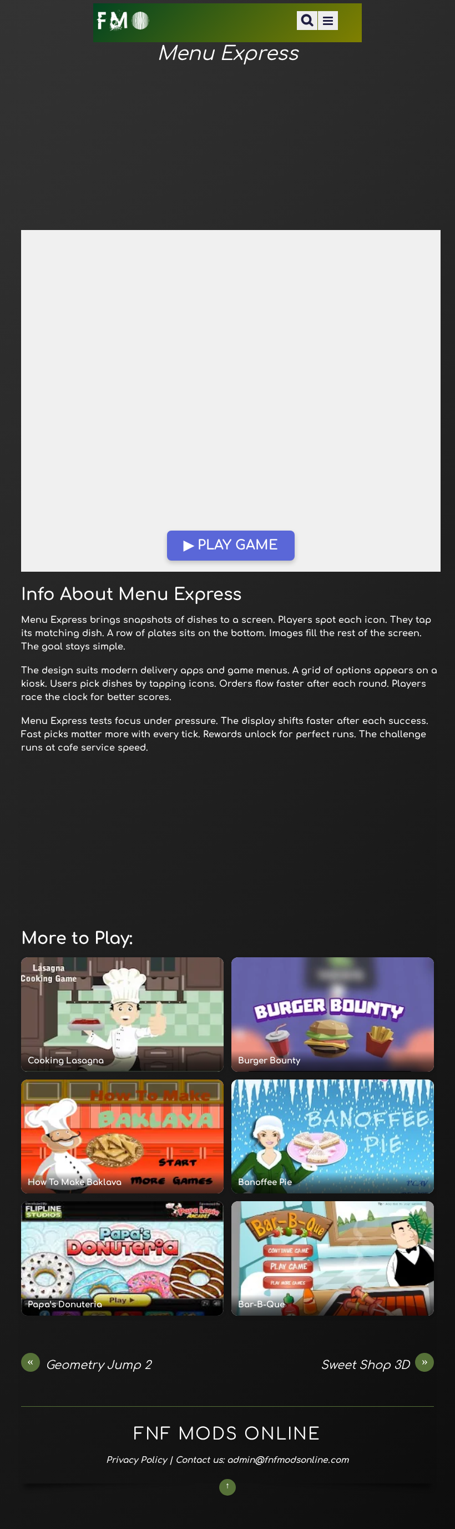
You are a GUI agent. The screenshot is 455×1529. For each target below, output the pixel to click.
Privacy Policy (136, 1460)
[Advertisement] (227, 148)
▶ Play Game (231, 545)
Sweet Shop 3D (374, 1364)
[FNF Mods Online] (123, 24)
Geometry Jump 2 (89, 1364)
